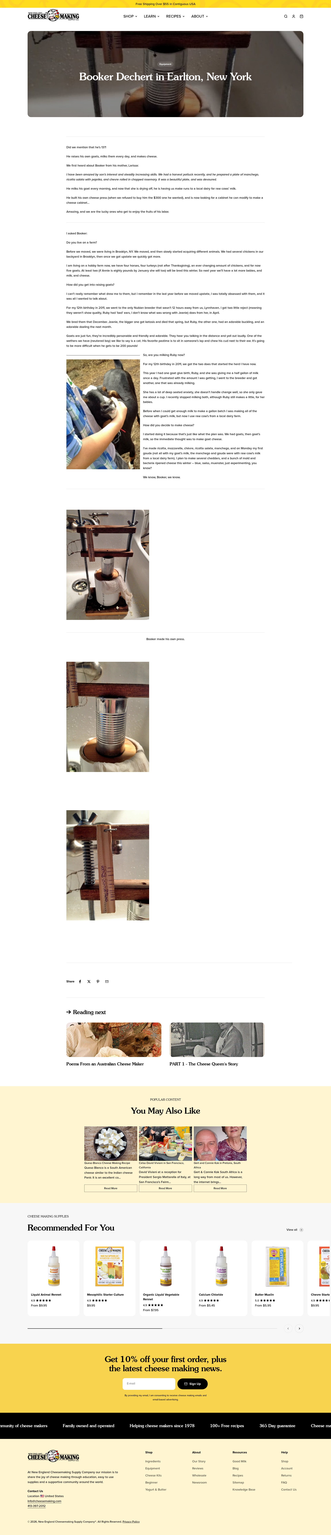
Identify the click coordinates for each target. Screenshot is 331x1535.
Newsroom (199, 1482)
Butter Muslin (264, 1294)
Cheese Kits (153, 1475)
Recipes (173, 16)
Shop (128, 16)
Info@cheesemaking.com (44, 1501)
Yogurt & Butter (155, 1489)
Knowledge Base (244, 1489)
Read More (110, 1188)
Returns (286, 1475)
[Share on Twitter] (89, 981)
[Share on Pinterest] (97, 981)
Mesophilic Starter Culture (105, 1294)
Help (284, 1452)
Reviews (197, 1468)
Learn (150, 16)
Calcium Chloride (211, 1294)
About (197, 16)
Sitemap (238, 1482)
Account (287, 1468)
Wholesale (199, 1475)
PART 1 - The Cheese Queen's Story (204, 1063)
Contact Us (289, 1489)
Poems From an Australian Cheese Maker (105, 1063)
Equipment (165, 64)
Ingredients (153, 1461)
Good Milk (239, 1461)
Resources (240, 1452)
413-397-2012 (37, 1506)
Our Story (198, 1461)
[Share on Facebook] (80, 981)
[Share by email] (106, 981)
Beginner (151, 1482)
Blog (236, 1468)
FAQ (284, 1482)
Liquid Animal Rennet (46, 1294)
